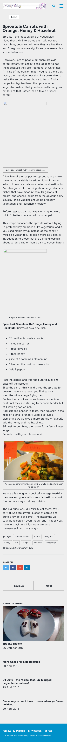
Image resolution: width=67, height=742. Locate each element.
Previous (18, 585)
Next (49, 585)
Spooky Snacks (12, 643)
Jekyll (31, 735)
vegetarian (51, 542)
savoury (38, 542)
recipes (26, 542)
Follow (14, 17)
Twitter (20, 731)
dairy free (49, 536)
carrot (37, 536)
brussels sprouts (22, 536)
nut (16, 542)
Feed (50, 731)
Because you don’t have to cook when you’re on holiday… (33, 703)
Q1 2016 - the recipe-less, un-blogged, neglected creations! (27, 681)
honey (7, 542)
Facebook (35, 731)
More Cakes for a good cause (21, 661)
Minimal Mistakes (43, 735)
